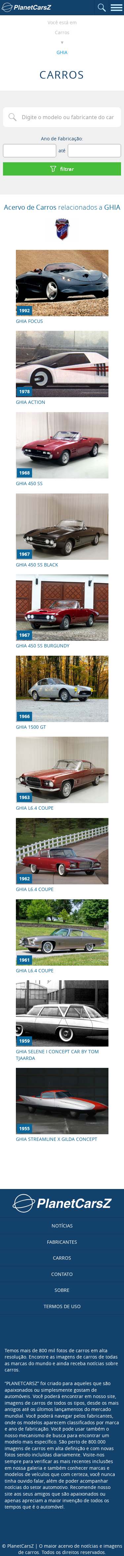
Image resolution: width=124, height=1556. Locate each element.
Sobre (62, 1290)
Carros (62, 32)
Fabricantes (62, 1242)
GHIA (62, 52)
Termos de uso (62, 1306)
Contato (62, 1274)
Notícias (62, 1226)
